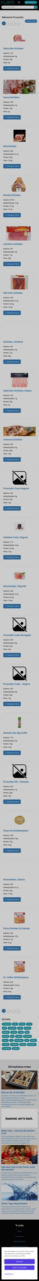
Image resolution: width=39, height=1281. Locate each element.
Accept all (19, 1261)
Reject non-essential (19, 1268)
